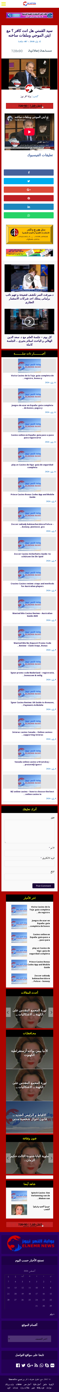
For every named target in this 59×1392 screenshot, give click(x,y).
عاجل (45, 1384)
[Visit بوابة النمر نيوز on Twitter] (23, 1366)
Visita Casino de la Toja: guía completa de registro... (39, 910)
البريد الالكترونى (47, 858)
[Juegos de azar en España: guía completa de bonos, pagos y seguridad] (29, 395)
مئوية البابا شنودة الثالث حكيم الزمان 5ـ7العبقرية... (29, 1158)
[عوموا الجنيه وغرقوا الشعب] (18, 1209)
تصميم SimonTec (15, 1379)
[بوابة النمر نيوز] (29, 3)
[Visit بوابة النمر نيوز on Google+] (30, 1366)
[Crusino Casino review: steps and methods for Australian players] (29, 574)
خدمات (15, 1388)
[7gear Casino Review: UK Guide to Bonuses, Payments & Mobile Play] (29, 692)
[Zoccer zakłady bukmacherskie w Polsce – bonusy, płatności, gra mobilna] (29, 514)
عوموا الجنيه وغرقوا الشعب (41, 1207)
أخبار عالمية (37, 1384)
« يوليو (52, 1314)
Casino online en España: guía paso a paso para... (40, 937)
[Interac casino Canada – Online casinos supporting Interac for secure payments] (29, 722)
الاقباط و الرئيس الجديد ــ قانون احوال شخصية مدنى (29, 1012)
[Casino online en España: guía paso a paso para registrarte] (29, 425)
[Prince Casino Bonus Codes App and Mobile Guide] (29, 484)
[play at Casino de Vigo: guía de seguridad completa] (29, 455)
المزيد (9, 1388)
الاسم (51, 848)
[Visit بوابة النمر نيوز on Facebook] (18, 1366)
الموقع (52, 871)
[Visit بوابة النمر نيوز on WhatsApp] (41, 1366)
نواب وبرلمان (9, 1384)
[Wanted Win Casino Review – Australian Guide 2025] (29, 603)
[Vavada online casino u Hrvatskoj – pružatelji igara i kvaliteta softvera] (29, 752)
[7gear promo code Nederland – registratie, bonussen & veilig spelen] (29, 663)
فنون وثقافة (40, 1388)
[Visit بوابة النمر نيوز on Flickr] (52, 1366)
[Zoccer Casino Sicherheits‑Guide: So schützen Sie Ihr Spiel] (29, 544)
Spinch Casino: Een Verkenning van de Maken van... (40, 1196)
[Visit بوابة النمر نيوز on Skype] (47, 1366)
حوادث (49, 1388)
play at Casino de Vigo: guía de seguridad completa (39, 951)
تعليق (52, 818)
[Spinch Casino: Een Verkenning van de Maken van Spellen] (18, 1196)
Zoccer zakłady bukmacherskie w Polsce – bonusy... (41, 978)
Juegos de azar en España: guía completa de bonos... (39, 923)
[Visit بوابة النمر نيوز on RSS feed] (36, 1366)
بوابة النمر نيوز (26, 96)
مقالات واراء (24, 1388)
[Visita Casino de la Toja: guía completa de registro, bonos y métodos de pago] (29, 366)
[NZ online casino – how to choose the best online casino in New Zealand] (29, 782)
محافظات (19, 1384)
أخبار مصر (27, 1384)
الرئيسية (51, 1384)
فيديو (33, 1388)
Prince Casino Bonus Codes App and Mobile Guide (39, 965)
